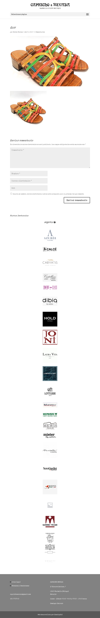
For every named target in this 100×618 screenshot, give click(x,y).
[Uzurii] (50, 564)
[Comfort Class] (50, 290)
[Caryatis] (50, 269)
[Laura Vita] (50, 362)
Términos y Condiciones (20, 586)
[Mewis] (50, 429)
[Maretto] (50, 407)
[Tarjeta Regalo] (50, 554)
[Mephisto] (50, 418)
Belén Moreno (18, 32)
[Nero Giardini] (50, 476)
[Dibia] (50, 308)
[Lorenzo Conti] (50, 380)
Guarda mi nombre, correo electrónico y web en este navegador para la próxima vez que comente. (48, 194)
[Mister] (50, 438)
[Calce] (50, 251)
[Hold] (50, 326)
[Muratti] (50, 457)
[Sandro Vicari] (50, 527)
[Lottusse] (50, 398)
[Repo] (50, 494)
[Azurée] (50, 243)
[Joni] (50, 344)
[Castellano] (50, 281)
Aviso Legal (16, 582)
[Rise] (50, 512)
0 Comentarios (39, 32)
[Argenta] (50, 225)
